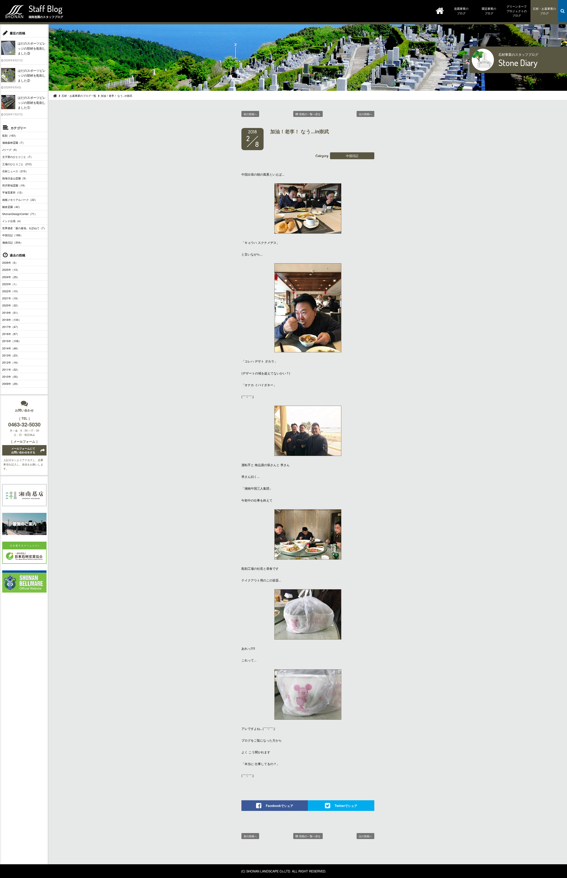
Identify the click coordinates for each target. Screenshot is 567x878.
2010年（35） (10, 376)
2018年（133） (11, 320)
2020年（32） (10, 305)
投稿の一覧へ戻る (309, 114)
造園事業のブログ (461, 10)
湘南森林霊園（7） (13, 142)
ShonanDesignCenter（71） (19, 214)
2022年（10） (10, 291)
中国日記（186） (12, 235)
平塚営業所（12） (13, 192)
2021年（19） (10, 298)
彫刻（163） (9, 135)
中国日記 (352, 155)
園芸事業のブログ (489, 10)
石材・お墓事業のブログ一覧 (79, 95)
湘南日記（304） (12, 242)
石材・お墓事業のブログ (544, 10)
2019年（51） (10, 312)
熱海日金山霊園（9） (15, 178)
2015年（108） (11, 341)
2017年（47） (10, 327)
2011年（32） (10, 369)
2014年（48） (10, 348)
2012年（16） (10, 362)
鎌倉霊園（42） (11, 207)
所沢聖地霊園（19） (14, 185)
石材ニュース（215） (15, 171)
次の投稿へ (365, 114)
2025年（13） (10, 269)
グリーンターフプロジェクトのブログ (517, 11)
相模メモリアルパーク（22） (19, 200)
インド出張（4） (12, 221)
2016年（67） (10, 334)
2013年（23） (10, 355)
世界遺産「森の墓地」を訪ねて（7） (24, 228)
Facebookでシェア (279, 805)
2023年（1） (10, 284)
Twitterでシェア (346, 805)
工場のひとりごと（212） (17, 164)
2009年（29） (10, 384)
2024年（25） (10, 277)
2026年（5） (10, 262)
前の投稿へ (250, 114)
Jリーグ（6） (10, 149)
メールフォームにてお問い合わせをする (23, 450)
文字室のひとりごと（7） (17, 157)
